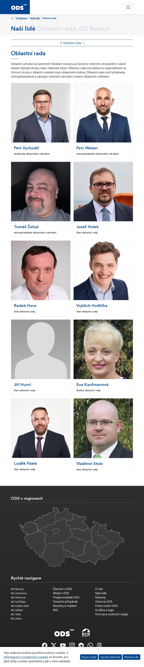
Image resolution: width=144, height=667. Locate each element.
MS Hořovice (18, 597)
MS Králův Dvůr (20, 606)
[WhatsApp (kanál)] (90, 647)
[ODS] (64, 632)
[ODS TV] (63, 647)
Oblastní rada (72, 43)
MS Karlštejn (18, 601)
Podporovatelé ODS (66, 597)
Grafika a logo (104, 610)
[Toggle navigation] (128, 7)
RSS (55, 610)
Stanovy (100, 597)
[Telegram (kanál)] (81, 647)
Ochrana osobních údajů (111, 614)
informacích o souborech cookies (26, 657)
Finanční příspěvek (65, 602)
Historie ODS (103, 602)
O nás (99, 589)
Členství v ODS (62, 589)
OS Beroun (21, 18)
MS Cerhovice (19, 593)
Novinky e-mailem (65, 606)
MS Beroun (17, 589)
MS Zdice (16, 618)
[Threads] (99, 647)
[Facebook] (45, 647)
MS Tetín (16, 614)
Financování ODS (106, 606)
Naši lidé (35, 18)
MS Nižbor (17, 610)
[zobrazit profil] (40, 112)
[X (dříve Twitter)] (54, 647)
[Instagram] (72, 647)
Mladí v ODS (61, 593)
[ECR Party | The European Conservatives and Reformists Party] (86, 633)
